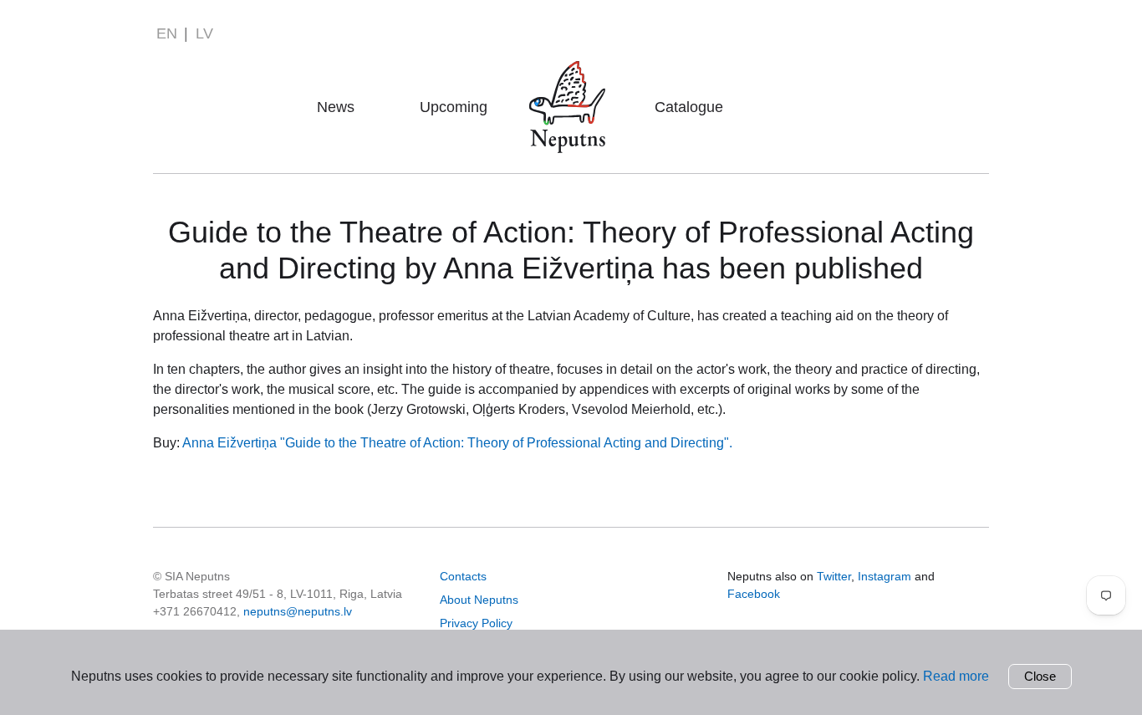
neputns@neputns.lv (297, 611)
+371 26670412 (195, 611)
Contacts (463, 576)
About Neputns (572, 83)
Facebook (753, 593)
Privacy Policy (476, 623)
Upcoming (453, 107)
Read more (956, 676)
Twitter (834, 576)
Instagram (884, 576)
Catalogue (689, 107)
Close (1040, 676)
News (335, 107)
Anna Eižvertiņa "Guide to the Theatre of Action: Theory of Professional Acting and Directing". (457, 443)
